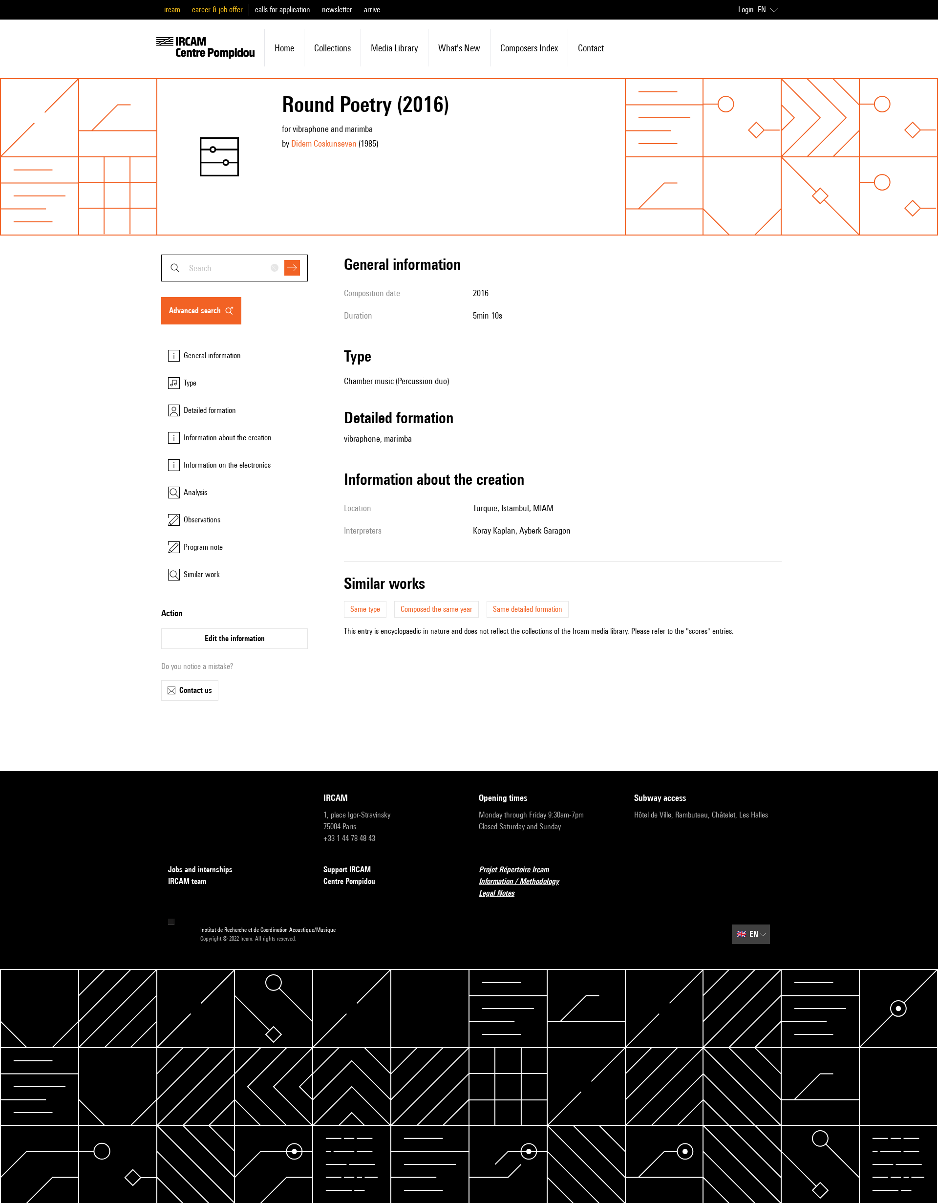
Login (746, 9)
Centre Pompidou (349, 881)
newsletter (337, 9)
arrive (372, 9)
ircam (172, 9)
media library (394, 48)
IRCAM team (187, 881)
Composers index (529, 48)
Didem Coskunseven (324, 143)
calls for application (282, 9)
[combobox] (234, 268)
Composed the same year (436, 609)
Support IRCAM (347, 869)
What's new (459, 48)
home (284, 48)
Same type (365, 609)
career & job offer (217, 9)
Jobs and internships (200, 869)
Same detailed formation (527, 609)
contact (591, 48)
